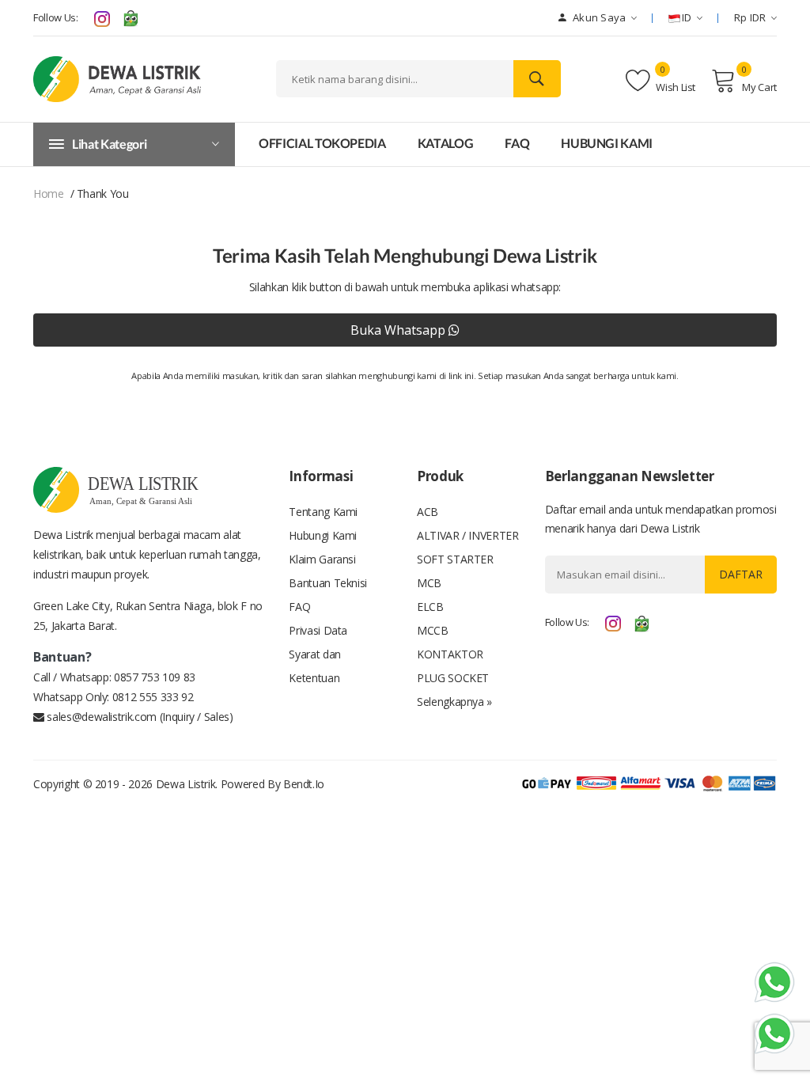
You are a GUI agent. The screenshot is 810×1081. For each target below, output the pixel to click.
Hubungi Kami (607, 142)
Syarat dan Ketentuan (315, 666)
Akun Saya (598, 17)
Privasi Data (318, 630)
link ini (461, 375)
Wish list (674, 87)
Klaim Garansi (322, 559)
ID (687, 17)
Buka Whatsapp (399, 330)
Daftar (741, 574)
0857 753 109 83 (154, 677)
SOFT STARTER (455, 559)
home (48, 193)
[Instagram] (102, 17)
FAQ (517, 142)
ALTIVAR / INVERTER (468, 535)
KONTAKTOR (450, 654)
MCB (429, 582)
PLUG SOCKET (453, 677)
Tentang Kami (323, 511)
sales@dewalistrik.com (100, 716)
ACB (427, 511)
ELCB (430, 606)
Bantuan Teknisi (328, 582)
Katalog (446, 142)
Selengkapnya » (454, 701)
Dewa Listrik (186, 783)
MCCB (433, 630)
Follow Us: (55, 17)
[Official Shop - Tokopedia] (130, 17)
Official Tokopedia (322, 142)
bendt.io (303, 783)
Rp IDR (750, 17)
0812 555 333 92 (153, 696)
